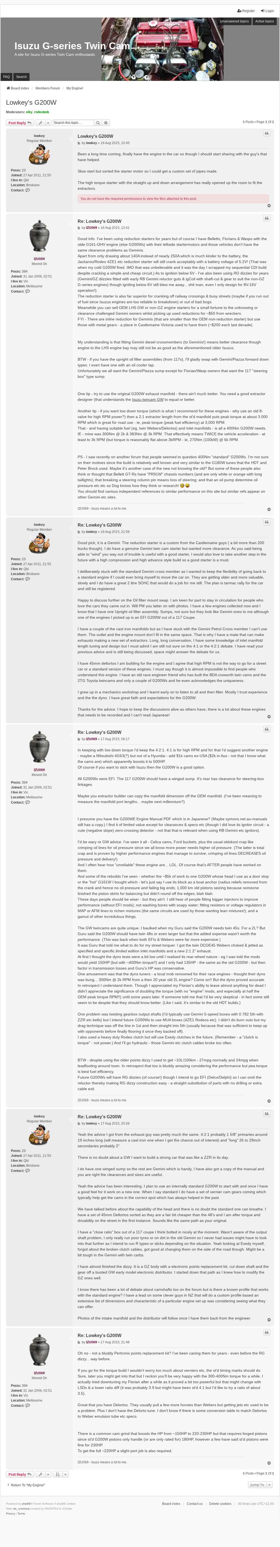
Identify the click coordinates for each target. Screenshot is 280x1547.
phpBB (26, 1503)
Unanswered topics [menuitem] (234, 21)
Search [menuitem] (21, 77)
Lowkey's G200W (31, 102)
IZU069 (39, 259)
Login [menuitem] (270, 11)
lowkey (39, 136)
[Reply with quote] (266, 133)
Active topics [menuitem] (264, 21)
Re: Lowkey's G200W (99, 221)
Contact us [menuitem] (195, 1504)
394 (25, 271)
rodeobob (41, 112)
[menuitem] (10, 1513)
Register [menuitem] (248, 11)
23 (24, 170)
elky (29, 112)
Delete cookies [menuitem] (220, 1504)
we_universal (21, 1508)
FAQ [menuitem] (6, 77)
